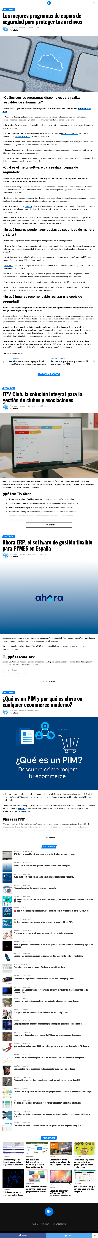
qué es (12, 797)
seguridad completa (69, 133)
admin (15, 30)
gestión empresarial (13, 638)
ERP (79, 638)
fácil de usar (39, 198)
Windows (8, 116)
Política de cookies (59, 1224)
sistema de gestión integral (30, 661)
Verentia (21, 808)
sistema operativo (22, 136)
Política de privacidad (40, 1224)
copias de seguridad (69, 150)
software (28, 206)
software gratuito (32, 150)
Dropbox (8, 265)
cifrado (35, 201)
